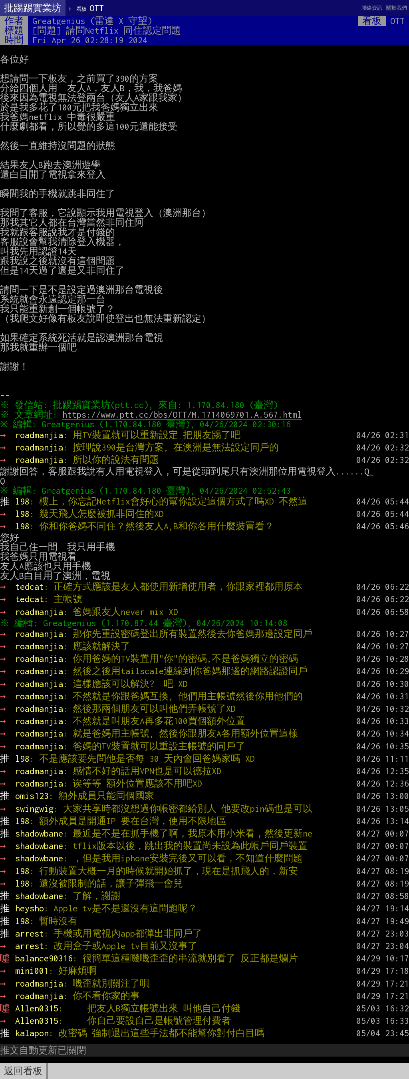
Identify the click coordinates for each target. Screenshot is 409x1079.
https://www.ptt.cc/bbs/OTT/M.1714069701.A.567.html (182, 414)
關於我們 (396, 7)
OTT (90, 8)
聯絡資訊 (371, 7)
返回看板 (23, 1071)
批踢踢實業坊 (33, 8)
